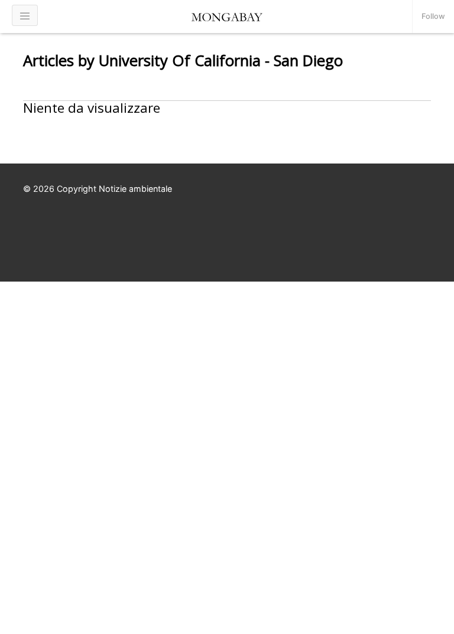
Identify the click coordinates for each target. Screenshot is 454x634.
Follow (433, 16)
